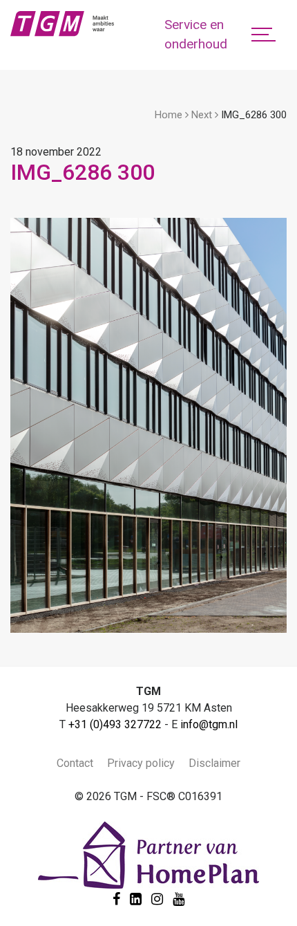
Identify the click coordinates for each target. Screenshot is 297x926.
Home (168, 115)
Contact (75, 763)
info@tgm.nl (209, 724)
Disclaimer (214, 763)
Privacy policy (141, 763)
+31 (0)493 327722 (115, 724)
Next (201, 115)
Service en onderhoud (195, 35)
